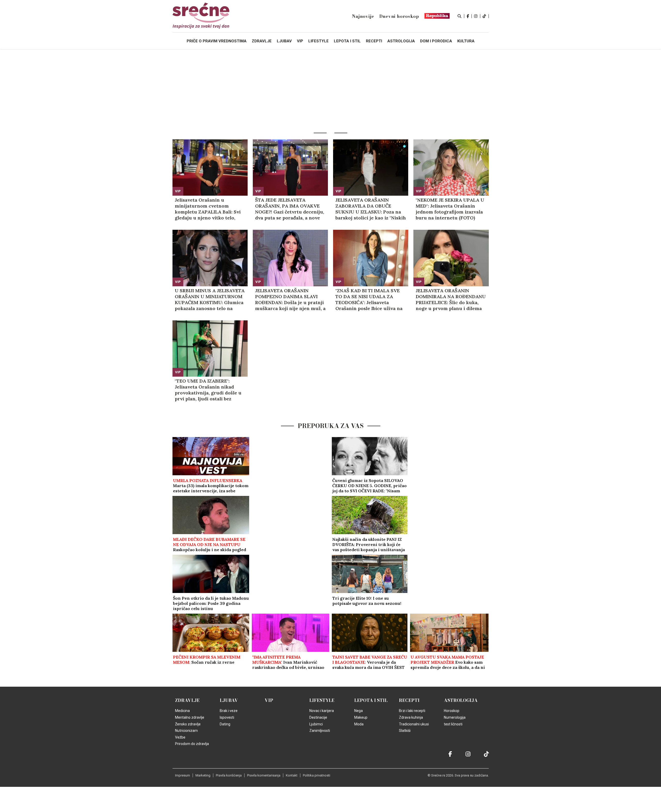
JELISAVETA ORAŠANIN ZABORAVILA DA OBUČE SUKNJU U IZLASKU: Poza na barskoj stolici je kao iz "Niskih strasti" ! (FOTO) (370, 209)
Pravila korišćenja (229, 775)
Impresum (182, 775)
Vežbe (180, 737)
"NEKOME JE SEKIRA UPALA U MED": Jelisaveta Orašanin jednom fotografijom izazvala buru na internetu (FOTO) (450, 209)
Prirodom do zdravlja (192, 744)
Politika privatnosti (316, 775)
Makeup (360, 717)
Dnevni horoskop (399, 16)
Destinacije (318, 717)
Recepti (409, 700)
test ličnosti (453, 724)
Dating (225, 724)
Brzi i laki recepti (412, 711)
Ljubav (229, 700)
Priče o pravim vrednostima (217, 41)
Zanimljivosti (319, 730)
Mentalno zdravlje (189, 717)
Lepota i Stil (371, 700)
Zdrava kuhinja (411, 717)
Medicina (182, 711)
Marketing (202, 775)
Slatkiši (405, 730)
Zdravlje (187, 700)
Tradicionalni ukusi (414, 724)
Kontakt (291, 775)
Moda (359, 724)
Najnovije (363, 16)
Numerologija (455, 717)
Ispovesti (227, 717)
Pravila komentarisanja (263, 775)
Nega (358, 711)
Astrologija (461, 700)
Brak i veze (229, 711)
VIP (178, 191)
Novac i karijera (321, 711)
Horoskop (451, 711)
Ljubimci (316, 724)
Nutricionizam (186, 730)
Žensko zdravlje (188, 724)
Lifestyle (321, 700)
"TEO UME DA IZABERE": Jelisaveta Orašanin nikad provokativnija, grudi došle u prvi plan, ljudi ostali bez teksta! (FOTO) (208, 390)
